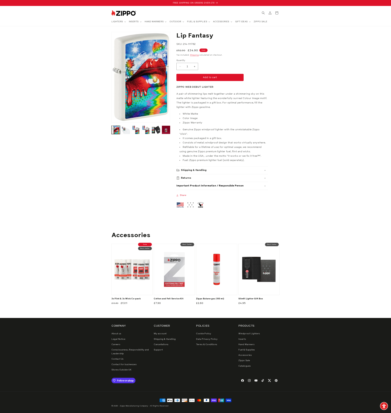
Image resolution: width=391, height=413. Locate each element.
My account (160, 334)
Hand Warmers (246, 344)
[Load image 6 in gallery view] (166, 130)
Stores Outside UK (121, 370)
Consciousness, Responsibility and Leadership (130, 352)
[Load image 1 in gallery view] (115, 130)
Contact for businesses (124, 364)
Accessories (245, 355)
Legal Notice (118, 339)
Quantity (180, 60)
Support (158, 350)
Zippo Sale (244, 360)
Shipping (194, 55)
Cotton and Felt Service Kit (168, 299)
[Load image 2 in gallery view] (126, 130)
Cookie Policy (203, 334)
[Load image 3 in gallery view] (136, 130)
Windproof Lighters (249, 334)
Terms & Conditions (206, 344)
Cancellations (161, 344)
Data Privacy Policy (206, 339)
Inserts (242, 339)
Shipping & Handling (165, 339)
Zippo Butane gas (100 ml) (210, 299)
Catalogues (244, 366)
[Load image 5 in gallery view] (156, 130)
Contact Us (117, 359)
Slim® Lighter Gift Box (250, 299)
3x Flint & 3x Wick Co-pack (126, 299)
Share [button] (183, 195)
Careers (115, 344)
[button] (118, 21)
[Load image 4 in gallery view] (146, 130)
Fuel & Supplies (246, 350)
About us (116, 334)
